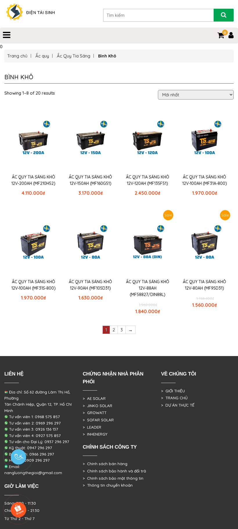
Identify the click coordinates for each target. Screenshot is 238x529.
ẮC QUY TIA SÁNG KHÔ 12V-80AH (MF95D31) (204, 285)
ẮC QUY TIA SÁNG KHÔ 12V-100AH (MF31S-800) (33, 285)
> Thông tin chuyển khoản (108, 485)
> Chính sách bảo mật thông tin (113, 478)
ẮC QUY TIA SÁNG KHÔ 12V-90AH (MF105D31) (90, 285)
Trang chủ (17, 56)
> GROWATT (95, 412)
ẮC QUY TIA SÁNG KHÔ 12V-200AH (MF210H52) (33, 180)
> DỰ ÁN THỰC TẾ (177, 405)
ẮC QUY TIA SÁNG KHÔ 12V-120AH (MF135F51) (147, 180)
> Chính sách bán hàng (105, 463)
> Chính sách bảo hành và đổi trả (114, 471)
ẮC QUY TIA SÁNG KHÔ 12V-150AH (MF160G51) (90, 180)
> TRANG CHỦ (174, 398)
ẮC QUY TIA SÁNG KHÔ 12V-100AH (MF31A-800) (204, 180)
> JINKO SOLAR (97, 405)
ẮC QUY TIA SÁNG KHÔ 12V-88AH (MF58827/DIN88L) (147, 288)
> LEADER (92, 427)
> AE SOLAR (94, 398)
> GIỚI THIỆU (173, 391)
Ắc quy (42, 56)
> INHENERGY (95, 434)
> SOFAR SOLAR (98, 420)
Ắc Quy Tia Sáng (73, 56)
